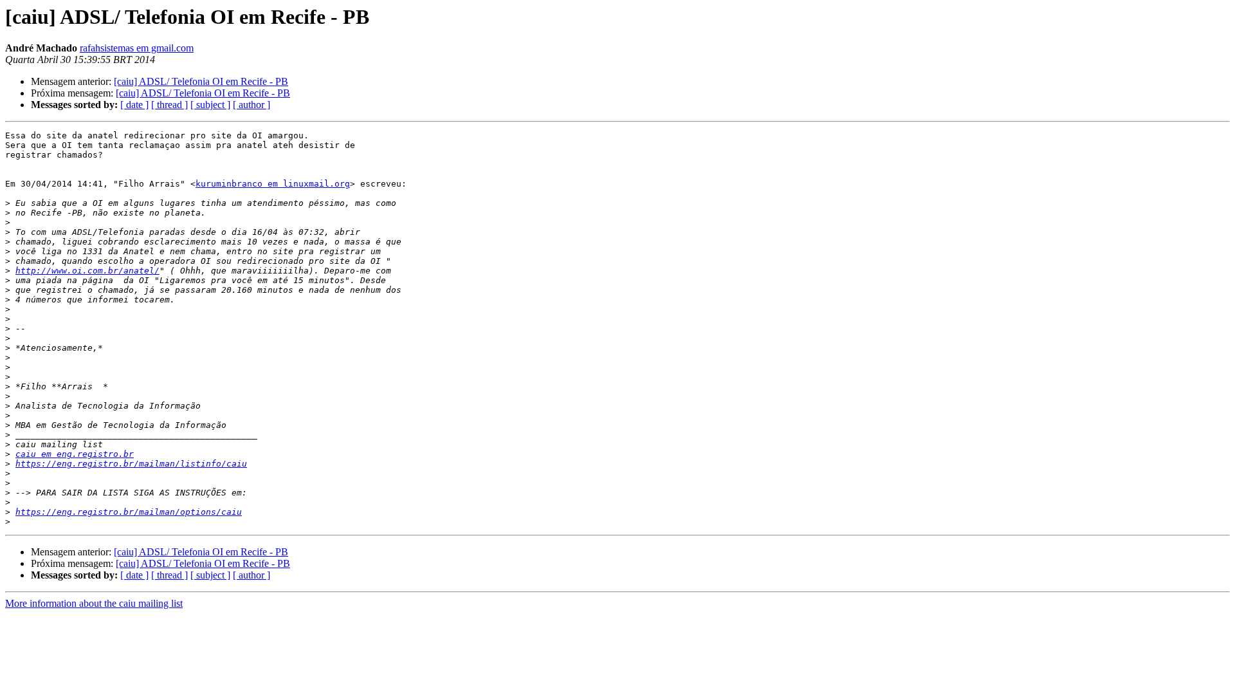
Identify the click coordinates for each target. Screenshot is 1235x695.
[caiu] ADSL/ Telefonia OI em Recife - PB (201, 81)
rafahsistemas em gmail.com (137, 47)
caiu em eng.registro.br (74, 454)
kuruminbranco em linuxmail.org (273, 184)
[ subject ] (210, 104)
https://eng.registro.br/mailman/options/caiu (128, 512)
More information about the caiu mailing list (94, 603)
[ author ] (251, 104)
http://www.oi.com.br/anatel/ (87, 270)
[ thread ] (169, 104)
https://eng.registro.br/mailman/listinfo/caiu (131, 463)
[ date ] (134, 104)
